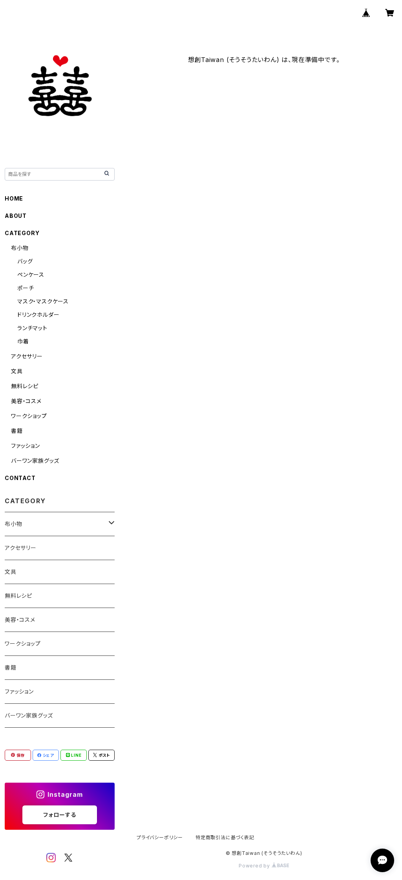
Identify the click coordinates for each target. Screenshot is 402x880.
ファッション (25, 445)
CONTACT (20, 478)
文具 (17, 371)
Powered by (255, 866)
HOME (14, 198)
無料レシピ (24, 386)
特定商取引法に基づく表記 (225, 837)
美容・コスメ (26, 401)
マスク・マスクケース (43, 301)
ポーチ (25, 288)
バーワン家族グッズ (35, 460)
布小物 (19, 248)
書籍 (17, 430)
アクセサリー (27, 356)
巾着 (23, 341)
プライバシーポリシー (160, 837)
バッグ (25, 261)
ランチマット (32, 328)
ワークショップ (29, 416)
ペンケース (30, 274)
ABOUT (16, 215)
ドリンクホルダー (38, 314)
